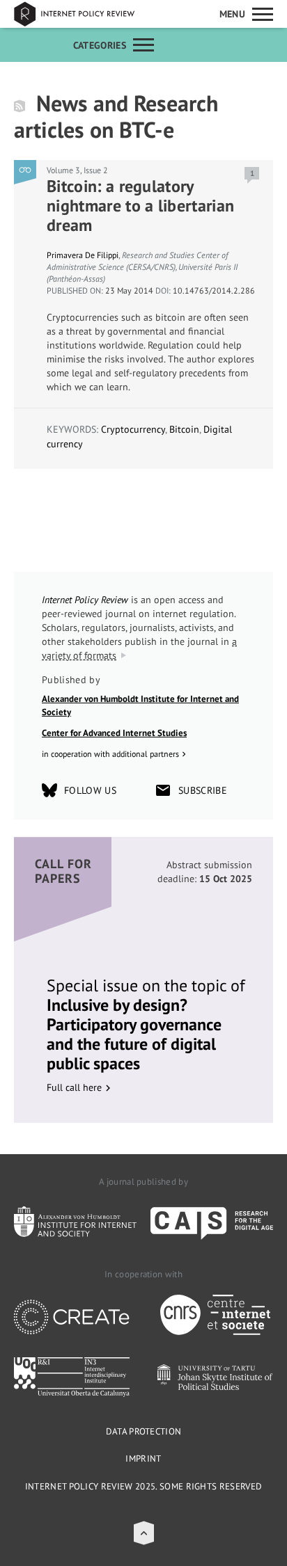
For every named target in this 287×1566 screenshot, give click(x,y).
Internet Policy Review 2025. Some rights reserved (144, 1486)
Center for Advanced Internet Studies (114, 733)
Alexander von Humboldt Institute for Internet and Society (140, 706)
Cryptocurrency (133, 429)
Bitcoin (184, 429)
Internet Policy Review (83, 14)
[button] (144, 1533)
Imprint (143, 1458)
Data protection (144, 1431)
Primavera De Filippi (82, 255)
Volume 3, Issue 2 (77, 170)
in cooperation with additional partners (110, 754)
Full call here (74, 1087)
